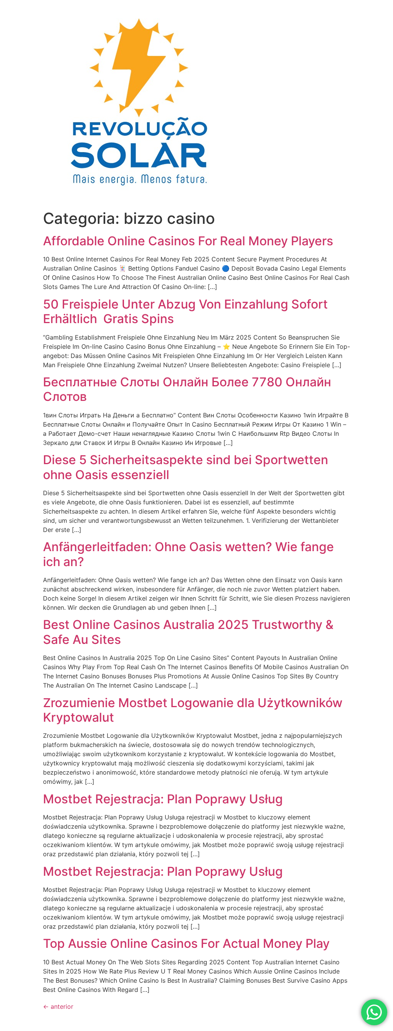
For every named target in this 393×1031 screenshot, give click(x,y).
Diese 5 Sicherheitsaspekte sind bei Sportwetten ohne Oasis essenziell (185, 467)
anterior (58, 1006)
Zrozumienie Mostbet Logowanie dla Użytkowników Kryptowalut (192, 710)
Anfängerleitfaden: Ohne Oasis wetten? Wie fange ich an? (188, 554)
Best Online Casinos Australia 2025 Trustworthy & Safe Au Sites (188, 632)
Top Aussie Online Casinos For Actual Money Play (186, 943)
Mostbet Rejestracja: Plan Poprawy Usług (163, 798)
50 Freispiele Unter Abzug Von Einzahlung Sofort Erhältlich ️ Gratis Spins (185, 311)
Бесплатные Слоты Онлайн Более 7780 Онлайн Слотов (187, 389)
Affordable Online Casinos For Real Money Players (188, 240)
